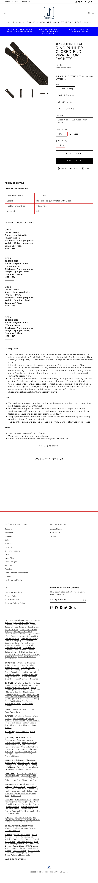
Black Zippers (25, 848)
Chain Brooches (28, 667)
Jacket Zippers (19, 846)
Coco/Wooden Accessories (16, 573)
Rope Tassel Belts (12, 712)
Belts (7, 540)
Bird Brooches (28, 665)
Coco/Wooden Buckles (15, 697)
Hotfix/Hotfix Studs (13, 745)
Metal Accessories (23, 752)
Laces (7, 554)
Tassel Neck (10, 789)
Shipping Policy (12, 599)
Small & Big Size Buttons (25, 652)
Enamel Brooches (12, 674)
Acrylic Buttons (27, 643)
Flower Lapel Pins (28, 776)
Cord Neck (31, 786)
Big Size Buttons (25, 641)
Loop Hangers (21, 749)
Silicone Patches (13, 813)
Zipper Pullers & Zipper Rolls (17, 855)
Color (60, 115)
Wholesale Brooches (26, 663)
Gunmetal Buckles (21, 687)
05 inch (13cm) (65, 102)
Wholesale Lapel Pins (26, 773)
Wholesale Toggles (23, 817)
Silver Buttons (20, 650)
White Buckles (19, 690)
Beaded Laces (18, 760)
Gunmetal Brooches (29, 679)
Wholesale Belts (19, 710)
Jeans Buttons (11, 659)
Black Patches (27, 809)
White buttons (11, 645)
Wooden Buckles (12, 828)
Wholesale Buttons (23, 620)
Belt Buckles (18, 699)
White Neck (16, 795)
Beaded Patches (33, 802)
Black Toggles (26, 822)
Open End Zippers (25, 841)
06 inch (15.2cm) (66, 108)
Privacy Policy (11, 596)
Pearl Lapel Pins (31, 778)
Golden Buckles (25, 685)
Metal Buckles (33, 694)
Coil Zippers (26, 839)
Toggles (8, 569)
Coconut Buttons (21, 622)
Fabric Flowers (22, 731)
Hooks (16, 756)
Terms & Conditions (13, 592)
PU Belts (31, 710)
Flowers (8, 547)
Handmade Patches (29, 806)
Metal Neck (21, 789)
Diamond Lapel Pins (13, 778)
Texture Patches (12, 811)
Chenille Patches (13, 804)
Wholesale (27, 22)
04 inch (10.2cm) (66, 95)
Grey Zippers (28, 853)
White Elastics (33, 721)
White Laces (10, 762)
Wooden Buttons (29, 828)
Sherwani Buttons (21, 625)
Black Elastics (19, 721)
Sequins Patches (12, 809)
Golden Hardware (12, 742)
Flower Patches (12, 806)
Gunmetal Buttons (13, 647)
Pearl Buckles (11, 701)
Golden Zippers (19, 850)
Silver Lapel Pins (29, 780)
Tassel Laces (22, 767)
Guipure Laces (29, 765)
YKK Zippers (32, 846)
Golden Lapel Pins (13, 780)
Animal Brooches (12, 665)
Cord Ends (16, 754)
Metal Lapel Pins (12, 776)
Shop (11, 22)
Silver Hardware (29, 742)
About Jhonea (56, 529)
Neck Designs (11, 562)
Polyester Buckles (13, 703)
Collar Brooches (12, 670)
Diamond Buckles (14, 692)
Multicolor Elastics (13, 723)
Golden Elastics (29, 723)
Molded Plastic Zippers (23, 837)
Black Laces (31, 760)
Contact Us (25, 2)
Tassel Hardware (12, 747)
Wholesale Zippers (22, 834)
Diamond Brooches (29, 670)
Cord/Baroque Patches (30, 811)
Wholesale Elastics (23, 716)
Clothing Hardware (13, 551)
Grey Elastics (24, 725)
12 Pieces (73, 134)
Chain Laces (16, 765)
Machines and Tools (13, 580)
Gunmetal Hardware (26, 740)
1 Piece (61, 134)
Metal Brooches (28, 672)
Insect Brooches (12, 667)
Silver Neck (10, 793)
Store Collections (75, 22)
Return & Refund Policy (15, 603)
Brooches (9, 533)
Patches (8, 565)
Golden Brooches (28, 677)
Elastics (8, 544)
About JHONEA (11, 2)
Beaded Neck (19, 786)
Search (53, 536)
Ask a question (49, 446)
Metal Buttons (20, 627)
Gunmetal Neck (23, 793)
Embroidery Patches (31, 804)
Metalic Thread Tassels (21, 769)
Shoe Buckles (32, 699)
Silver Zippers (34, 850)
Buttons (8, 529)
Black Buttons (25, 645)
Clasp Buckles (34, 690)
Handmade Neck (18, 791)
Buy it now (74, 160)
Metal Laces (10, 767)
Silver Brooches (12, 679)
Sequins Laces (23, 762)
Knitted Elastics (20, 718)
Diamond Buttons (29, 638)
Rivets (24, 754)
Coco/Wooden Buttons (15, 634)
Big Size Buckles (25, 701)
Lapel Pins (9, 558)
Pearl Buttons (12, 636)
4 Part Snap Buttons (27, 656)
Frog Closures (12, 822)
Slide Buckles (19, 694)
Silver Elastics (11, 725)
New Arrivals (49, 22)
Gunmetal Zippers (14, 853)
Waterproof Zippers (26, 844)
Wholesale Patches (23, 800)
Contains (62, 129)
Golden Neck (32, 791)
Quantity (61, 141)
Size (58, 84)
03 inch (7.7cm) (65, 89)
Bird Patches (19, 802)
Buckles (8, 536)
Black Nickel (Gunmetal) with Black (72, 121)
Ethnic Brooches (12, 672)
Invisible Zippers (12, 839)
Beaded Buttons (12, 643)
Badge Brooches (12, 677)
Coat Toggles (19, 820)
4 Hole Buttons (31, 654)
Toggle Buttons (33, 634)
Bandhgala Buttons (22, 632)
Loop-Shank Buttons (14, 654)
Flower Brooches (29, 674)
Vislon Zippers (11, 848)
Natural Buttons (27, 636)
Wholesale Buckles (23, 683)
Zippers (8, 576)
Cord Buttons (11, 641)
